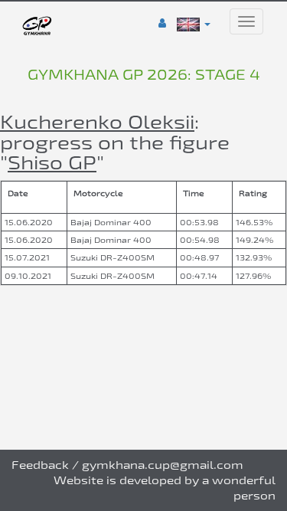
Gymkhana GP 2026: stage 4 (144, 74)
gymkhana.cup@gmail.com (162, 464)
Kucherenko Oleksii (97, 121)
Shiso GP (52, 162)
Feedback (40, 464)
